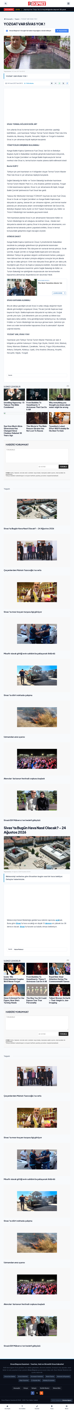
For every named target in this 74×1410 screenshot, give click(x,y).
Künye (26, 1388)
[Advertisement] (37, 106)
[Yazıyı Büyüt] (51, 83)
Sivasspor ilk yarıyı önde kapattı (34, 9)
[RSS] (41, 1393)
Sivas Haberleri (23, 1376)
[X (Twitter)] (63, 83)
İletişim (34, 1388)
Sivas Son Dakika (9, 1376)
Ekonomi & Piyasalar (63, 1376)
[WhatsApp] (59, 83)
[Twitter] (37, 1393)
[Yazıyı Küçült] (55, 83)
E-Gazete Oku (36, 1380)
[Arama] (5, 3)
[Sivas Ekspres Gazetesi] (37, 3)
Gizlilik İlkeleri (44, 1388)
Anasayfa (9, 19)
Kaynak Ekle (63, 30)
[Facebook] (67, 83)
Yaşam (17, 19)
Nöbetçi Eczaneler (48, 1380)
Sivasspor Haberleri (37, 1376)
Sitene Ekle (56, 1388)
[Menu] (68, 3)
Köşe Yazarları (24, 1380)
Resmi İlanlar (50, 1376)
